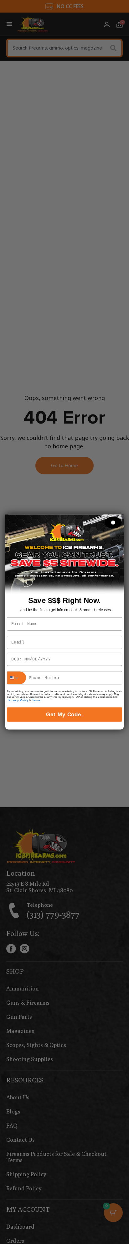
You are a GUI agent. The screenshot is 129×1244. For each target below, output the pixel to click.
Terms (36, 700)
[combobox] (16, 677)
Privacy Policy (18, 700)
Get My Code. (64, 714)
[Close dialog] (113, 523)
